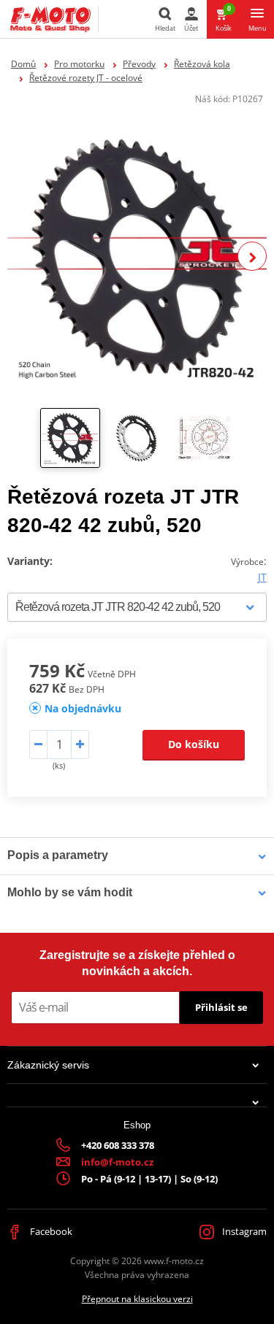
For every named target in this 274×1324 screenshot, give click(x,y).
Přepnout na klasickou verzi (137, 1299)
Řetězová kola (202, 64)
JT (262, 577)
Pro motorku (79, 64)
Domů (23, 64)
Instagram (243, 1231)
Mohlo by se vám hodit (69, 892)
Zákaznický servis (48, 1065)
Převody (139, 64)
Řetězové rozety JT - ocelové (85, 78)
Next (252, 256)
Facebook (50, 1231)
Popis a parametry (57, 855)
